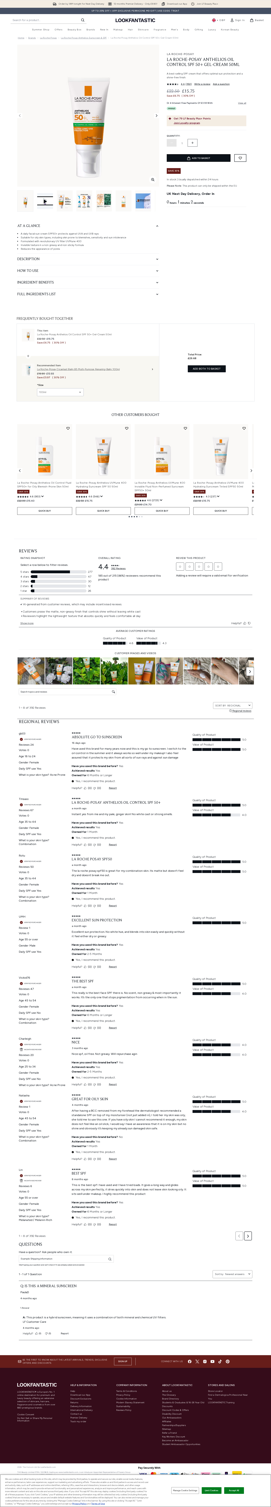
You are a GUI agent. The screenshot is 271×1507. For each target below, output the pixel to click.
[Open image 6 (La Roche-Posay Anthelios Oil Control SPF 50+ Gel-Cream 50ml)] (143, 200)
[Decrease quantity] (172, 143)
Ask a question (221, 84)
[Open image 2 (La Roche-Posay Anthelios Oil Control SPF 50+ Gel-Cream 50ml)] (65, 200)
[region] (135, 1490)
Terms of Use (98, 1504)
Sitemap (166, 1429)
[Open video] (45, 201)
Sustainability (123, 1406)
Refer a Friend (169, 1433)
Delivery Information (81, 1406)
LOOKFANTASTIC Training (221, 1402)
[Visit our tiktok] (220, 1361)
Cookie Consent (25, 1414)
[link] (237, 20)
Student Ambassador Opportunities (181, 1444)
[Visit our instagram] (205, 1361)
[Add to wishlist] (240, 158)
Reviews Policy (123, 1410)
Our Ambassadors (172, 1417)
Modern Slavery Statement (130, 1402)
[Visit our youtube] (212, 1361)
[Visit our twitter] (197, 1361)
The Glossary (169, 1395)
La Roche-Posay (48, 38)
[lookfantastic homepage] (135, 20)
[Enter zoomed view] (153, 179)
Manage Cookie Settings (185, 1490)
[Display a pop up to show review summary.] (42, 496)
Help (72, 1391)
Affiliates (166, 1421)
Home (21, 38)
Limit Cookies (211, 1490)
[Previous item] (19, 470)
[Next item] (251, 470)
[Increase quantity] (192, 143)
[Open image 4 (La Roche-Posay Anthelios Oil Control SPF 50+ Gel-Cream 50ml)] (104, 200)
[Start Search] (83, 20)
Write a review (202, 84)
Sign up (122, 1361)
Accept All (234, 1490)
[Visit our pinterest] (227, 1361)
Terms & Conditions (126, 1391)
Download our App (80, 1395)
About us (167, 1391)
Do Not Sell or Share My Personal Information (34, 1419)
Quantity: (173, 136)
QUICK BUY (44, 511)
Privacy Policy (123, 1395)
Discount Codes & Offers (175, 1410)
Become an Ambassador (175, 1440)
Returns (74, 1402)
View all (242, 103)
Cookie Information (126, 1398)
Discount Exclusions (80, 1398)
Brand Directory (170, 1398)
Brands (32, 38)
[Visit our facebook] (189, 1361)
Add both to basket (207, 368)
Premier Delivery (78, 1417)
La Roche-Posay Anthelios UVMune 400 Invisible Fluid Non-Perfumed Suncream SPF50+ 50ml (160, 486)
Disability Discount (172, 1414)
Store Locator (215, 1391)
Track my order (78, 1421)
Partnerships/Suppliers (174, 1425)
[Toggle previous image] (19, 115)
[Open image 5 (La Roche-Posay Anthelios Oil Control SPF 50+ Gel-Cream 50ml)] (123, 200)
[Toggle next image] (156, 115)
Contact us (76, 1414)
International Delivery (81, 1410)
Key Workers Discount (173, 1436)
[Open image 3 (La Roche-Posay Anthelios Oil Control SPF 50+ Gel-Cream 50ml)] (84, 200)
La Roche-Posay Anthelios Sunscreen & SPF (84, 38)
